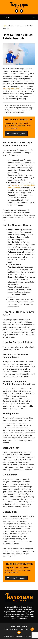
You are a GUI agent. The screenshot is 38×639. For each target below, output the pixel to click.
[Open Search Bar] (33, 17)
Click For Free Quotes (17, 134)
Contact (24, 626)
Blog (18, 626)
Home (5, 26)
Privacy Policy (24, 629)
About (13, 626)
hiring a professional (11, 89)
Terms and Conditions (11, 629)
